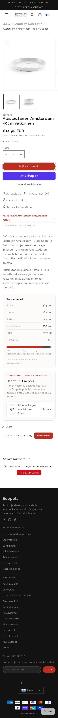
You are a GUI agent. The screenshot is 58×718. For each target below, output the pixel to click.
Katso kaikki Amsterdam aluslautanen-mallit (29, 217)
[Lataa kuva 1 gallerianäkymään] (11, 102)
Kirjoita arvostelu (29, 472)
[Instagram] (9, 519)
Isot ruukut (9, 630)
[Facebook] (4, 519)
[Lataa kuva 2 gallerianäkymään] (29, 102)
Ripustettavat (10, 624)
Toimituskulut (22, 136)
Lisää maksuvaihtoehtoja (29, 184)
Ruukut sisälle (11, 607)
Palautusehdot (27, 225)
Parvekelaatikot (12, 618)
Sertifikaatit (9, 545)
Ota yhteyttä (10, 539)
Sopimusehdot (11, 563)
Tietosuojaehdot (12, 568)
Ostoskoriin (43, 435)
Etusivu (7, 24)
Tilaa (49, 669)
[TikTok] (15, 519)
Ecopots (33, 714)
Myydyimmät (10, 613)
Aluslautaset (10, 641)
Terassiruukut (10, 601)
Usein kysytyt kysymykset (18, 534)
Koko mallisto (11, 584)
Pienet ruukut (10, 636)
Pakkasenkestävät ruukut (17, 595)
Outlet (6, 647)
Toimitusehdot (10, 225)
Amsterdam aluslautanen (28, 24)
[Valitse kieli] (48, 15)
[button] (7, 15)
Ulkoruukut (9, 589)
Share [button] (9, 427)
